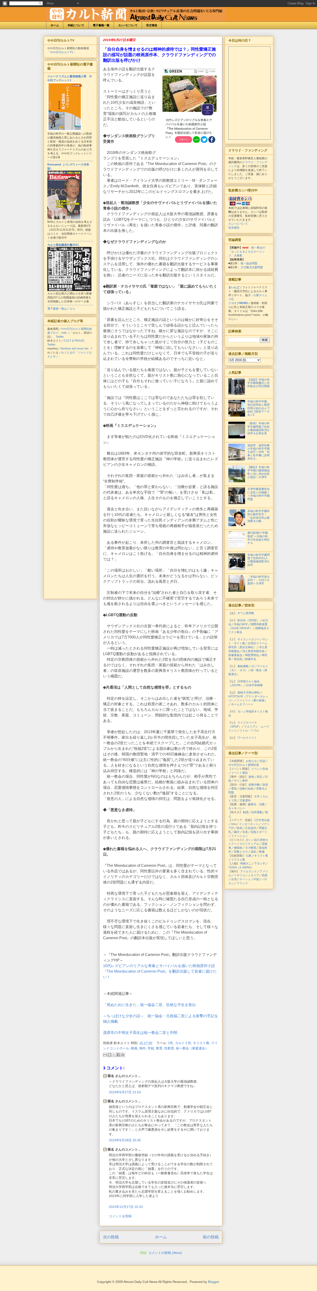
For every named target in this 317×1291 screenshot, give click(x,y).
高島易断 (243, 666)
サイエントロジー (248, 639)
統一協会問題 (249, 263)
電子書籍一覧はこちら (61, 308)
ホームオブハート (242, 704)
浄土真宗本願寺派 (253, 651)
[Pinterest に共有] (122, 1054)
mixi (233, 824)
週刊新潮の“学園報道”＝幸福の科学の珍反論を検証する (258, 537)
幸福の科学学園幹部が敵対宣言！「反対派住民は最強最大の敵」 (258, 516)
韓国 (264, 875)
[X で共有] (114, 1054)
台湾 (234, 879)
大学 (257, 796)
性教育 (169, 1048)
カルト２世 (183, 1043)
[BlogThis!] (109, 1054)
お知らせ (251, 761)
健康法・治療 (256, 804)
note (64, 332)
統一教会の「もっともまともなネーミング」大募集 (246, 251)
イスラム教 (238, 859)
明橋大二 (245, 863)
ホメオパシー (236, 808)
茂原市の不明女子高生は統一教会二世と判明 (140, 1033)
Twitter (60, 336)
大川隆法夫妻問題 (252, 267)
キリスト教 (201, 1043)
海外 (142, 1048)
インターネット (249, 824)
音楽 (245, 832)
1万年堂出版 (262, 820)
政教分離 (254, 784)
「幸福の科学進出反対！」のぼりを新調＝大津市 (258, 580)
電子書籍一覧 (101, 25)
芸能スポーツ (259, 832)
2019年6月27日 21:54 (125, 1092)
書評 (236, 832)
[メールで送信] (105, 1054)
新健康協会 (235, 655)
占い (248, 839)
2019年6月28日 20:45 (125, 1140)
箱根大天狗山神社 (248, 692)
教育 (159, 1048)
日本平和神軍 (254, 685)
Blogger (213, 1282)
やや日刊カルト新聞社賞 (243, 765)
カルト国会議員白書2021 (63, 244)
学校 (151, 1048)
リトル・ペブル (249, 730)
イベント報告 (239, 772)
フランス (242, 883)
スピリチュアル (249, 843)
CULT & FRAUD (74, 340)
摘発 (251, 776)
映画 (134, 1048)
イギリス (239, 875)
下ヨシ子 (259, 863)
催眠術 (238, 847)
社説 (262, 761)
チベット (245, 879)
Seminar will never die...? (76, 348)
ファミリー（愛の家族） (252, 700)
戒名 (253, 851)
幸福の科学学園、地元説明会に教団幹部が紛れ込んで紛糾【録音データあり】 (258, 408)
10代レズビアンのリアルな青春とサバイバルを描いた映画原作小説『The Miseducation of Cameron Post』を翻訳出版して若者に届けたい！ (160, 971)
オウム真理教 (245, 613)
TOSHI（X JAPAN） (241, 867)
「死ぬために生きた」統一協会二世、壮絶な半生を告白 (149, 1005)
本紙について (76, 25)
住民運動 (256, 812)
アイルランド (248, 871)
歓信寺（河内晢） (248, 620)
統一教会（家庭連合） (192, 1048)
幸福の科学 (241, 624)
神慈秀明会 (252, 655)
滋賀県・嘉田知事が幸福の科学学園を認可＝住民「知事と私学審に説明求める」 (258, 452)
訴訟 (259, 776)
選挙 (234, 788)
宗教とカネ (241, 851)
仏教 (248, 855)
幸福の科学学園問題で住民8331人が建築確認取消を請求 (258, 559)
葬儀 (262, 851)
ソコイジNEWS (238, 303)
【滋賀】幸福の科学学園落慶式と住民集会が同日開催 (258, 383)
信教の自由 (246, 788)
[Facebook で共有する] (118, 1054)
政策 (265, 784)
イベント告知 (259, 768)
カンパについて (128, 25)
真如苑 (238, 659)
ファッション (239, 836)
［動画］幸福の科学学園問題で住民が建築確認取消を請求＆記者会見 (258, 428)
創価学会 (250, 659)
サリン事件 (241, 780)
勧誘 (246, 812)
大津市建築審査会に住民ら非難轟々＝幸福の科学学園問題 (258, 494)
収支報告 (151, 25)
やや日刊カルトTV (61, 52)
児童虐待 (245, 800)
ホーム (55, 25)
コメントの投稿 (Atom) (165, 1253)
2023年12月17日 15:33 (126, 1207)
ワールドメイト (247, 737)
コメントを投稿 (120, 1216)
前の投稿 (211, 1237)
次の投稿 (111, 1237)
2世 (170, 1043)
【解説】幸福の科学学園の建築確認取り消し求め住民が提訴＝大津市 (258, 472)
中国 (256, 879)
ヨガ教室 (250, 847)
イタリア (253, 875)
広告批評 (250, 828)
